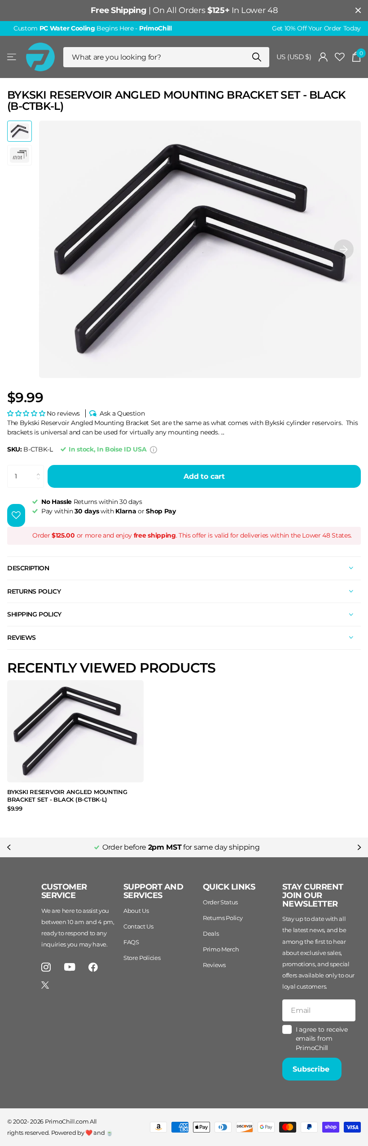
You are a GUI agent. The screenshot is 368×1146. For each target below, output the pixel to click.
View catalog (12, 57)
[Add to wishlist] (16, 515)
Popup (153, 449)
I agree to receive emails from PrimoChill (322, 1038)
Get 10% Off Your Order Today (316, 28)
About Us (136, 910)
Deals (211, 933)
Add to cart (204, 476)
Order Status (220, 902)
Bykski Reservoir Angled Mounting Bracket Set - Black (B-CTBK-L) (67, 795)
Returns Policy (223, 917)
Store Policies (142, 957)
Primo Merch (221, 949)
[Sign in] (323, 57)
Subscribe (312, 1069)
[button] (344, 249)
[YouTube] (69, 967)
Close (358, 10)
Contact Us (138, 926)
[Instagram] (46, 967)
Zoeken (257, 57)
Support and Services (153, 891)
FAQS (131, 942)
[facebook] (93, 967)
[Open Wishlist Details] (340, 57)
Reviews (214, 964)
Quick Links (229, 887)
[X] (45, 985)
